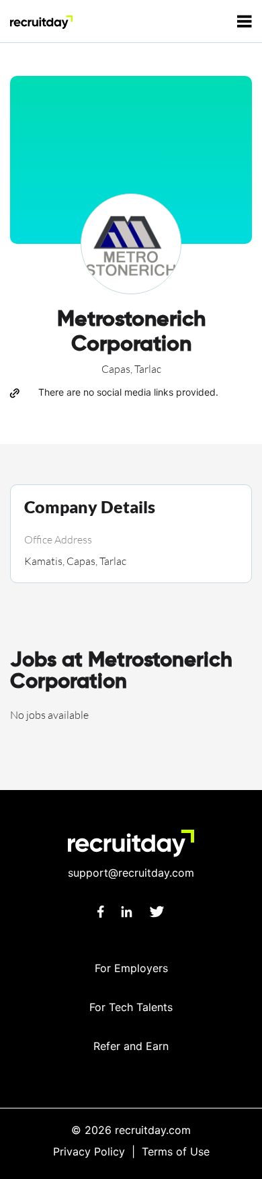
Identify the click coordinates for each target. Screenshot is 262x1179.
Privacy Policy (89, 1151)
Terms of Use (176, 1151)
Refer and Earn (131, 1046)
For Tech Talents (131, 1007)
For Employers (131, 968)
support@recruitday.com (131, 872)
